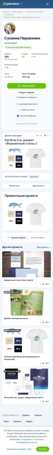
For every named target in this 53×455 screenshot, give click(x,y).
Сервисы (26, 415)
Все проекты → (44, 247)
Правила (17, 421)
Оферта (29, 421)
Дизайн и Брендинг (13, 136)
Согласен (42, 449)
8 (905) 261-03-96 (28, 110)
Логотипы (34, 177)
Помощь (38, 415)
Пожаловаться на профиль (26, 124)
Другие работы (39, 186)
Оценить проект (17, 237)
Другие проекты (12, 247)
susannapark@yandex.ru (28, 104)
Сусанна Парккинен (22, 38)
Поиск (6, 421)
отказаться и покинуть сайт (18, 449)
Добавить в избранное (27, 97)
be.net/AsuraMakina (28, 116)
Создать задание (26, 92)
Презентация (14, 186)
